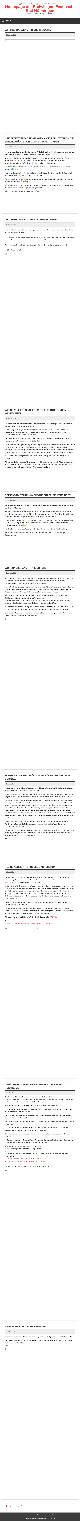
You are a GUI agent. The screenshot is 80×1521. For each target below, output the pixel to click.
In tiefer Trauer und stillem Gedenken (31, 219)
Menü (8, 20)
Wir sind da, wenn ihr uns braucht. (28, 30)
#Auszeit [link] (51, 923)
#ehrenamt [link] (8, 923)
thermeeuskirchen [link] (11, 882)
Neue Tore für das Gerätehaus (25, 1326)
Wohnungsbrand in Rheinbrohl (25, 568)
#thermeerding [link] (43, 923)
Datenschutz (41, 1515)
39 (21, 1506)
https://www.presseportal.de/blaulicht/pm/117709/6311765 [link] (25, 1161)
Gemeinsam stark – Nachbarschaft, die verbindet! (38, 495)
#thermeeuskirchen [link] (31, 923)
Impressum (29, 1515)
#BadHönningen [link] (18, 923)
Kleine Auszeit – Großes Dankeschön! (30, 867)
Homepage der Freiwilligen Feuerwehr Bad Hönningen (40, 8)
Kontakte (51, 1515)
